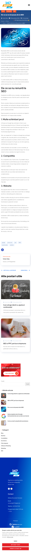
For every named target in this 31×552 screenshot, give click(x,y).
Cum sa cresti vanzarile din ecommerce (18, 421)
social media (5, 245)
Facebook (2, 249)
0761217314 (17, 506)
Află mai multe (10, 537)
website (12, 245)
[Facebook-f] (9, 489)
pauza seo (9, 242)
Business (9, 11)
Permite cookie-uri (15, 548)
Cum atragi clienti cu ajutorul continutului (14, 306)
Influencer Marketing (6, 445)
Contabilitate (4, 438)
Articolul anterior (9, 270)
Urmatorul (24, 270)
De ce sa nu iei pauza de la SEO (16, 407)
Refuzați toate (15, 544)
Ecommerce (4, 440)
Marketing (3, 448)
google (3, 242)
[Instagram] (11, 489)
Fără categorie (4, 443)
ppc (15, 242)
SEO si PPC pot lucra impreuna (14, 343)
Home (2, 21)
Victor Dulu (5, 18)
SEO (15, 11)
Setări (15, 541)
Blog (3, 11)
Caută (2, 381)
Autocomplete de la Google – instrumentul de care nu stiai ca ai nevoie (18, 415)
